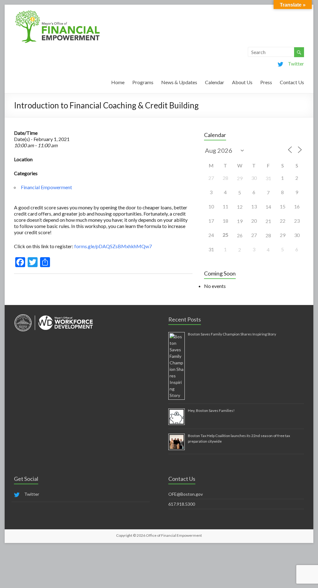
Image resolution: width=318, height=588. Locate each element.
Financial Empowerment (46, 187)
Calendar (214, 82)
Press (266, 82)
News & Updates (179, 82)
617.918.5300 (181, 504)
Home (118, 82)
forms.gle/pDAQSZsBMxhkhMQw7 (113, 246)
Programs (142, 82)
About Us (242, 82)
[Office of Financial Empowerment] (57, 12)
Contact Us (292, 82)
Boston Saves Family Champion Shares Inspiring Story (232, 334)
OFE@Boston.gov (185, 494)
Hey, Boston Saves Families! (211, 410)
